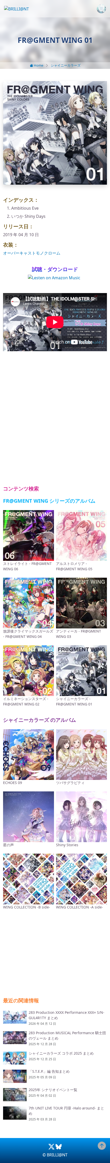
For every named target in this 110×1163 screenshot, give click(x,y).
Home (38, 65)
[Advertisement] (55, 418)
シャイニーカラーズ (66, 65)
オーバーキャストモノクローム (31, 253)
